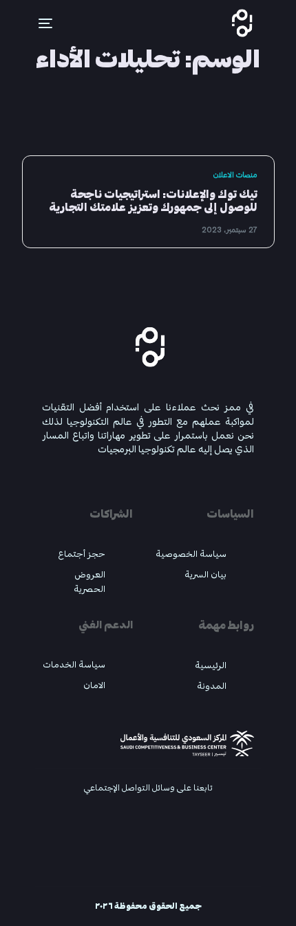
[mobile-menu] (37, 23)
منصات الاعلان (235, 175)
